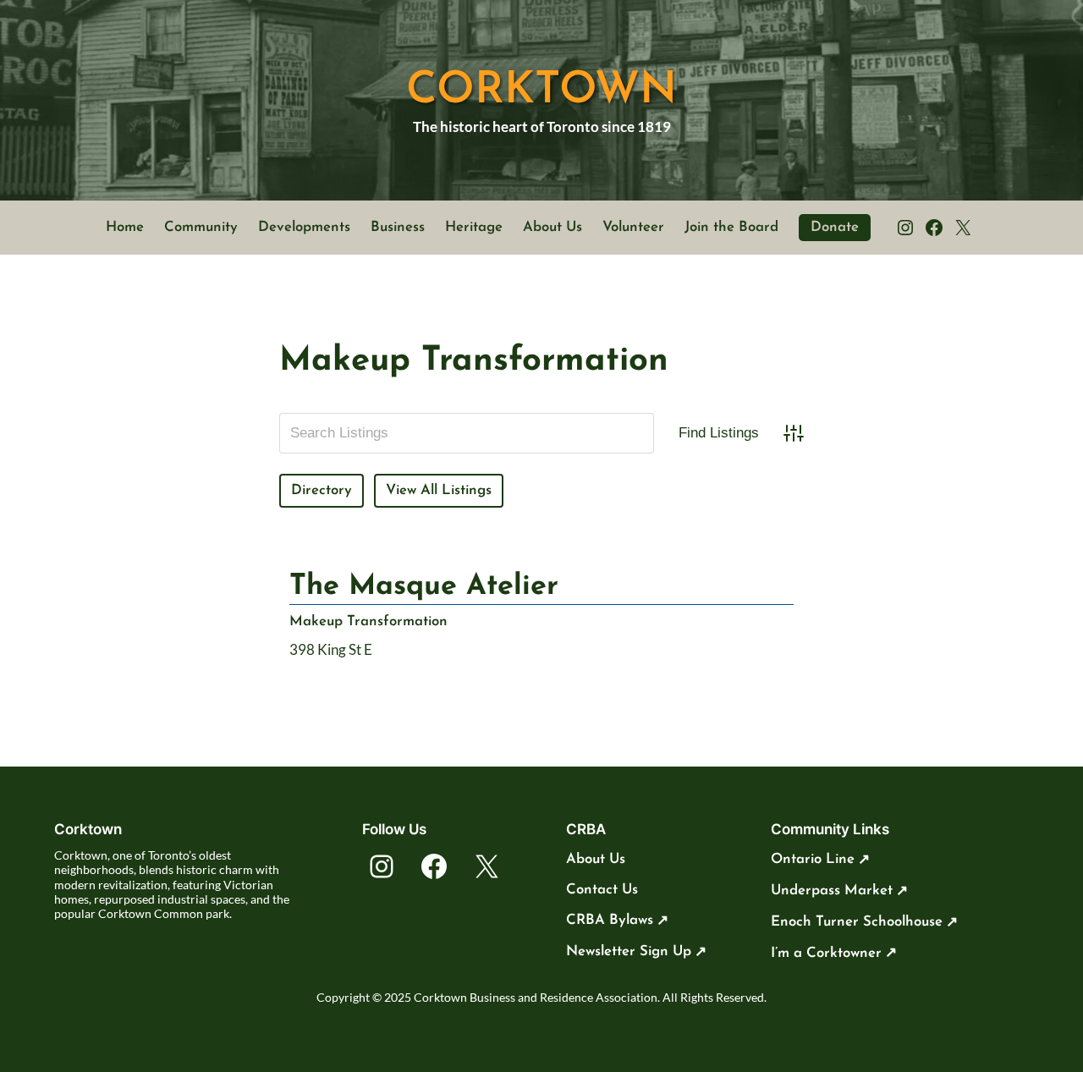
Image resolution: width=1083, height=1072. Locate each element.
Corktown (88, 829)
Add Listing (565, 490)
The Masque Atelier (423, 587)
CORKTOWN (541, 91)
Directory (321, 490)
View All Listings (439, 490)
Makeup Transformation (368, 621)
